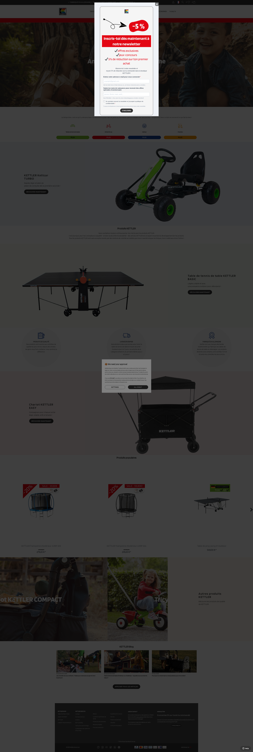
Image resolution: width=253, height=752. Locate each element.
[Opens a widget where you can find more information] (245, 748)
